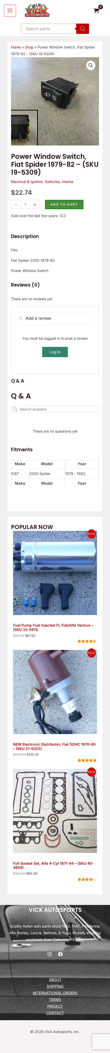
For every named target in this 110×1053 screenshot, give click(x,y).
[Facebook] (60, 954)
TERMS (55, 999)
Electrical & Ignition (27, 181)
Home (16, 47)
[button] (90, 65)
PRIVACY (55, 1006)
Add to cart (64, 204)
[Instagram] (49, 954)
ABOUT (55, 979)
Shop (29, 47)
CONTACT (55, 1013)
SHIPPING (55, 986)
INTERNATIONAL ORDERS (55, 993)
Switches (52, 181)
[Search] (82, 29)
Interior (68, 181)
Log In (55, 351)
